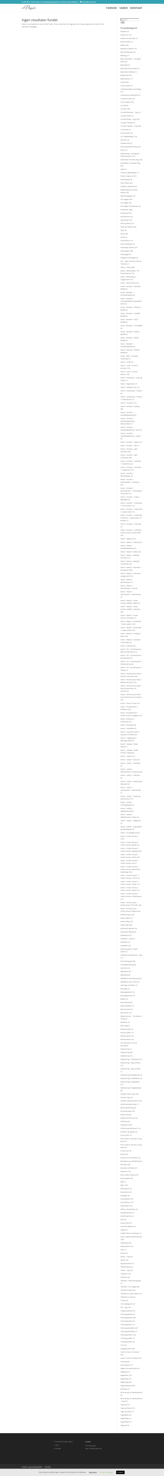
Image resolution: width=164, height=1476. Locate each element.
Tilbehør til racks (126, 1297)
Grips (122, 230)
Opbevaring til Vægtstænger (130, 1088)
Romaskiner (124, 1189)
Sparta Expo (124, 1223)
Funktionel (124, 210)
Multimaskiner (125, 1036)
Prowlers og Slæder (127, 1132)
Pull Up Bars (125, 1135)
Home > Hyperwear (127, 384)
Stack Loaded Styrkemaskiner (131, 1237)
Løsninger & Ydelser (127, 985)
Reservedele (125, 1178)
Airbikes (123, 31)
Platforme (124, 1121)
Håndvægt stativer (127, 247)
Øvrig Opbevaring (127, 1108)
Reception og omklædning (130, 1161)
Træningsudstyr (126, 1342)
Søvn (122, 1219)
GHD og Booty (125, 223)
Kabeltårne (124, 935)
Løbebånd (124, 971)
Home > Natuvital (126, 646)
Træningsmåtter (126, 1335)
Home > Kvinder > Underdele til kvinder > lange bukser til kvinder (131, 518)
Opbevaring (124, 1049)
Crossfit (123, 105)
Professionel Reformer (128, 1128)
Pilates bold (124, 1115)
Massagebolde (125, 992)
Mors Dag (124, 1026)
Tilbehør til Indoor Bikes (129, 1294)
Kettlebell (124, 942)
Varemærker (125, 1365)
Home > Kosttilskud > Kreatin (131, 391)
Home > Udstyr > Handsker (130, 763)
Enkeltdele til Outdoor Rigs (130, 163)
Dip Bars (123, 140)
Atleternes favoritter (128, 38)
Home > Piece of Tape (128, 703)
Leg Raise (124, 968)
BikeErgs (123, 55)
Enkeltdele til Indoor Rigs (129, 160)
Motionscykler (125, 1029)
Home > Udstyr (126, 756)
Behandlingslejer (126, 52)
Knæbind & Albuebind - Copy (131, 955)
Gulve (122, 234)
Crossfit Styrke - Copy (128, 119)
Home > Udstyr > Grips (128, 760)
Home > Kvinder (126, 403)
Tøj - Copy (124, 1307)
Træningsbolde (126, 1321)
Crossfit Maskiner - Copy (129, 112)
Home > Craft (125, 362)
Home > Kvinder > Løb (128, 445)
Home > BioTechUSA (128, 283)
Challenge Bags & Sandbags (130, 89)
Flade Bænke (125, 179)
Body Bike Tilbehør (127, 72)
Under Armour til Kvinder (129, 1352)
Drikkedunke (125, 143)
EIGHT (122, 150)
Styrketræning (125, 1267)
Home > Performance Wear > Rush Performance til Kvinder (131, 688)
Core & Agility (125, 102)
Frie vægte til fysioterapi (129, 206)
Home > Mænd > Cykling (129, 542)
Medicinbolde (125, 1006)
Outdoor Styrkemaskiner (129, 1101)
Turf (122, 1345)
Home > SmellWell (127, 728)
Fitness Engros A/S (127, 176)
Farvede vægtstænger (128, 173)
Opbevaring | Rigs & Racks (130, 1063)
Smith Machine (126, 1216)
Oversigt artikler (67, 1442)
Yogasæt (123, 1425)
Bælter (122, 45)
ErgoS (122, 169)
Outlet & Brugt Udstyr (128, 1104)
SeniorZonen (125, 1202)
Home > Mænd (125, 539)
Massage (123, 989)
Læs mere (93, 1472)
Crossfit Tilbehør (126, 123)
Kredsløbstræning (127, 965)
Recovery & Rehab (127, 1168)
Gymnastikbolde (126, 244)
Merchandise (125, 1009)
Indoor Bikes (125, 918)
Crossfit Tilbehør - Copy (129, 126)
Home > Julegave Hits (128, 387)
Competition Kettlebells (129, 95)
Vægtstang (124, 1379)
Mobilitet (123, 1022)
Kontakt (136, 8)
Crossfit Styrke (125, 116)
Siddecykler (124, 1206)
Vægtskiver (124, 1375)
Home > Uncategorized (128, 833)
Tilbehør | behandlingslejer (130, 1281)
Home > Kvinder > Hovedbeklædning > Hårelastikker (127, 421)
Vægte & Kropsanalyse (128, 1368)
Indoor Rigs (124, 925)
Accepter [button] (120, 1472)
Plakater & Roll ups (127, 1118)
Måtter (123, 999)
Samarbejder (125, 1199)
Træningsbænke (126, 1314)
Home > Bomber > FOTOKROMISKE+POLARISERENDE (131, 301)
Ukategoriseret (125, 1349)
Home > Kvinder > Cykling (130, 406)
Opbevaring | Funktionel (129, 1059)
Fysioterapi (124, 220)
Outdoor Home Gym (127, 1094)
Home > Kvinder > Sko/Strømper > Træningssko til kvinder (131, 491)
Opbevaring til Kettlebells (130, 1078)
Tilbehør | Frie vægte (128, 1287)
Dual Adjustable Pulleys (129, 147)
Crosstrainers (125, 133)
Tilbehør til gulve (126, 1290)
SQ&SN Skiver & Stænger (129, 1233)
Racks (122, 1154)
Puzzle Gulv (124, 1151)
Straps (122, 1253)
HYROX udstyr (125, 915)
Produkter (124, 1125)
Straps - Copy (125, 1256)
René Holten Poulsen (128, 1175)
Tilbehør (123, 1274)
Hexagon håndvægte (128, 258)
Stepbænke (124, 1243)
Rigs (122, 1182)
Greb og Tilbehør (126, 227)
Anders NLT (124, 35)
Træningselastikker (127, 1328)
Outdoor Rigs (125, 1097)
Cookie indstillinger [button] (106, 1472)
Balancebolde (125, 42)
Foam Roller (124, 183)
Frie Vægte (124, 199)
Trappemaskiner (126, 1311)
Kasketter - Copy (126, 939)
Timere (123, 1300)
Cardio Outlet (125, 86)
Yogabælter (124, 1415)
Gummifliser (125, 240)
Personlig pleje (126, 1111)
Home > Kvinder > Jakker (129, 442)
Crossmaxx (124, 129)
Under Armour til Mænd (129, 1358)
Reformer (124, 1171)
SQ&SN (123, 1230)
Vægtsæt (123, 1372)
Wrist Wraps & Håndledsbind (131, 1392)
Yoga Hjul (124, 1405)
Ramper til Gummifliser (129, 1158)
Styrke (122, 1260)
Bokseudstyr (125, 79)
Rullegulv (123, 1195)
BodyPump (124, 75)
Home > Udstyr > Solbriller (130, 775)
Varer (123, 8)
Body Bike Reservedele (128, 68)
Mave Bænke (125, 1002)
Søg (122, 22)
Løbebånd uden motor (128, 982)
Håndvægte (124, 251)
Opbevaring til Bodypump (130, 1075)
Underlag (123, 1362)
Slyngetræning (125, 1213)
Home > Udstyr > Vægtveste (130, 821)
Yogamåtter (124, 1422)
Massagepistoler (126, 995)
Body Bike (124, 65)
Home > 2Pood (125, 267)
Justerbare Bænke (127, 928)
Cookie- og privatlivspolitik (32, 1467)
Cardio (122, 82)
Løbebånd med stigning (129, 978)
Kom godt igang (126, 961)
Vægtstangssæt (126, 1385)
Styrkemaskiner (126, 1263)
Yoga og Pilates (126, 1408)
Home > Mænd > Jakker (129, 552)
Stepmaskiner (125, 1246)
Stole (122, 1250)
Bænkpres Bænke (126, 49)
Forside (111, 8)
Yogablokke (124, 1418)
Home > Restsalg (126, 725)
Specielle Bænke (126, 1226)
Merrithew (124, 1013)
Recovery (123, 1164)
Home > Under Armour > (129, 836)
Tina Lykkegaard (126, 1304)
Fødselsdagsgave (126, 196)
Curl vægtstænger (127, 136)
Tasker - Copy (125, 1270)
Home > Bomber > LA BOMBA (131, 326)
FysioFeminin (125, 216)
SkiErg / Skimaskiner (128, 1209)
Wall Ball (123, 1389)
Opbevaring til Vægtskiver (130, 1082)
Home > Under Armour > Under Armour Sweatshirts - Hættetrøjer (130, 869)
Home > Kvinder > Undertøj (130, 524)
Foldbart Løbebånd (127, 186)
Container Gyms (126, 99)
